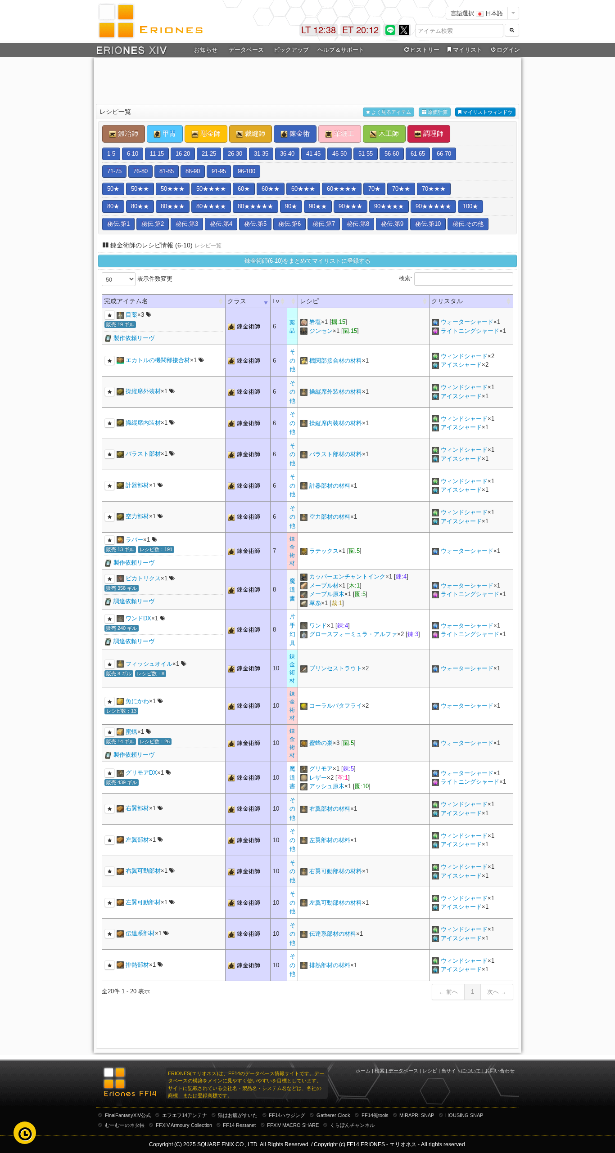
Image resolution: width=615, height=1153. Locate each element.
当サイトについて (461, 1070)
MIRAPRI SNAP (416, 1115)
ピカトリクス (143, 578)
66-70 (444, 153)
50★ (113, 188)
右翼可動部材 (143, 870)
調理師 (432, 133)
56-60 (391, 153)
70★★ (401, 188)
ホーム (363, 1070)
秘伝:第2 (152, 223)
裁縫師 (254, 133)
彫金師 (210, 133)
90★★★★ (389, 206)
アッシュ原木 (326, 786)
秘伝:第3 (187, 223)
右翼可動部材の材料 (335, 871)
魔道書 (292, 590)
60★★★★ (342, 188)
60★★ (271, 188)
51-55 (365, 153)
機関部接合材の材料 (335, 360)
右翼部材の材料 (329, 808)
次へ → (496, 991)
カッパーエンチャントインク (347, 576)
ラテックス (324, 550)
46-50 (339, 153)
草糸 (315, 603)
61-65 (418, 153)
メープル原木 (326, 594)
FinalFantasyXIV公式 (128, 1115)
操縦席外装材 (143, 391)
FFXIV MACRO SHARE (293, 1125)
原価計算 (437, 112)
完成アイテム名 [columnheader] (126, 301)
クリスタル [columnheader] (447, 301)
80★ (113, 206)
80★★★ (173, 206)
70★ (374, 188)
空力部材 (137, 516)
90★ (291, 206)
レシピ (429, 1070)
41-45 (313, 153)
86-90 (192, 171)
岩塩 (315, 322)
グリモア (321, 768)
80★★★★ (211, 206)
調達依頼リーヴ (133, 601)
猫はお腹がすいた (238, 1115)
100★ (470, 206)
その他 (292, 360)
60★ (244, 188)
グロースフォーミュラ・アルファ (353, 634)
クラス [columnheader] (236, 301)
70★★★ (434, 188)
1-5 (111, 153)
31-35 (261, 153)
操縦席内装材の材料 (335, 423)
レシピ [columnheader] (309, 301)
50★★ (140, 188)
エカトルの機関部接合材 (158, 360)
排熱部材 (137, 964)
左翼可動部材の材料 (335, 902)
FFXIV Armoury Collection (184, 1125)
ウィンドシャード (464, 356)
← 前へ (448, 991)
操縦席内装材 (143, 422)
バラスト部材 (143, 453)
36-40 (287, 153)
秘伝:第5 (255, 223)
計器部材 (137, 485)
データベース (403, 1070)
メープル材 (324, 585)
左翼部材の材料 (329, 840)
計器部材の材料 (329, 485)
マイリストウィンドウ (486, 112)
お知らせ (205, 49)
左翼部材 (137, 839)
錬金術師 (248, 326)
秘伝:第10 (428, 223)
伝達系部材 (140, 933)
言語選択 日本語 (477, 13)
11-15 (157, 153)
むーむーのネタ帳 (125, 1125)
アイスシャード (461, 364)
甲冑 (168, 133)
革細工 (343, 133)
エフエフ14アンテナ (184, 1115)
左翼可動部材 (143, 902)
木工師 (388, 133)
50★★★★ (211, 188)
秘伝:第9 (392, 223)
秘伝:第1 (118, 223)
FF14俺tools (375, 1115)
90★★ (318, 206)
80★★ (140, 206)
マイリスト (467, 49)
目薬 (131, 314)
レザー (318, 777)
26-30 (235, 153)
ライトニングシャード (470, 331)
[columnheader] (292, 301)
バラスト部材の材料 (335, 454)
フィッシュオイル (149, 663)
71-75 (114, 171)
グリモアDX (141, 772)
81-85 (166, 171)
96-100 (246, 171)
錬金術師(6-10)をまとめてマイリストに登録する (307, 260)
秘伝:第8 (358, 223)
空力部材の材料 (329, 516)
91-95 (219, 171)
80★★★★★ (255, 206)
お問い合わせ (500, 1070)
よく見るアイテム (390, 112)
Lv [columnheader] (275, 301)
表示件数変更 (154, 278)
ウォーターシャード (467, 322)
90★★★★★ (433, 206)
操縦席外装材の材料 (335, 391)
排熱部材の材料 (329, 965)
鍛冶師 (127, 133)
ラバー (134, 539)
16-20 (183, 153)
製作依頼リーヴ (133, 338)
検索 (379, 1070)
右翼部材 (137, 808)
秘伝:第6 (289, 223)
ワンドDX (138, 618)
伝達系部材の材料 (332, 933)
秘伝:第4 (221, 223)
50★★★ (173, 188)
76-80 (140, 171)
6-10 (132, 153)
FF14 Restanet (239, 1125)
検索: (406, 278)
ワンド (318, 625)
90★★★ (350, 206)
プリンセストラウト (335, 668)
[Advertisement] (307, 81)
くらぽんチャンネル (352, 1125)
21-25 (209, 153)
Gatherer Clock (333, 1115)
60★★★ (303, 188)
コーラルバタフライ (335, 705)
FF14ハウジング (287, 1115)
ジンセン (321, 331)
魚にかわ (137, 701)
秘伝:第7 (323, 223)
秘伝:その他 (468, 223)
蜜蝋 (131, 731)
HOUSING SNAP (464, 1115)
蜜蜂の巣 (321, 743)
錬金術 (299, 133)
